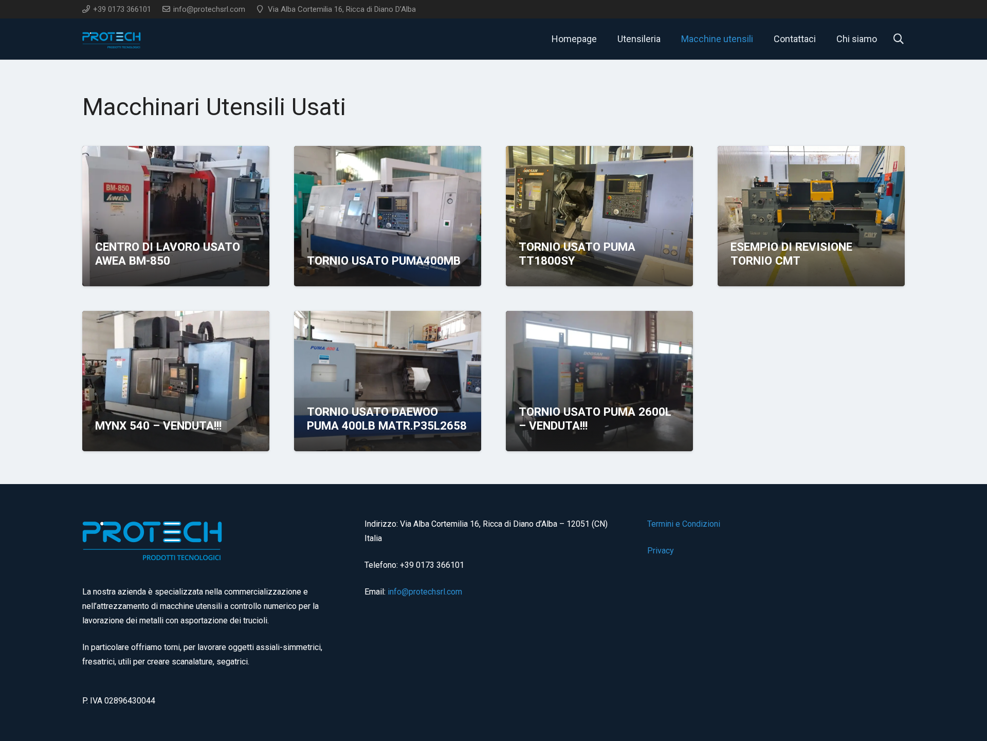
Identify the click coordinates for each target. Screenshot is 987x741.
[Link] (175, 249)
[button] (759, 39)
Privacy (660, 550)
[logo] (112, 39)
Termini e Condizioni (683, 524)
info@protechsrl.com (425, 592)
